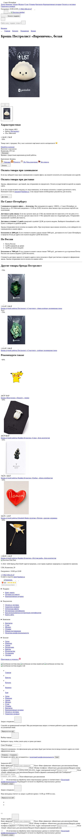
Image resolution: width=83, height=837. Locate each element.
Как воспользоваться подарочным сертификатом (23, 613)
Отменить (5, 755)
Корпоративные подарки (52, 4)
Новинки (9, 4)
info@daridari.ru (19, 577)
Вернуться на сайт (8, 798)
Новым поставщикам (13, 631)
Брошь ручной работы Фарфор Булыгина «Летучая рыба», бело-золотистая (28, 558)
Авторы (8, 655)
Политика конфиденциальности (17, 633)
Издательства (10, 651)
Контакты (39, 4)
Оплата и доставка (69, 4)
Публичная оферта (12, 609)
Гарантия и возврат (8, 6)
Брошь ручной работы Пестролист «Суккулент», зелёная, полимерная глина (29, 350)
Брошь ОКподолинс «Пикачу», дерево (15, 398)
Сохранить (13, 755)
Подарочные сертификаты (15, 611)
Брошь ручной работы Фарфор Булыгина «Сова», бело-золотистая (25, 438)
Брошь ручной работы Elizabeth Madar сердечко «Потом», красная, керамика (29, 518)
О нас (26, 4)
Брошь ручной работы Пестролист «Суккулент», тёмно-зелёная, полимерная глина (31, 308)
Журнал (21, 4)
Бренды (8, 649)
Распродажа (9, 647)
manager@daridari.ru (21, 192)
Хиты (3, 4)
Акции (15, 4)
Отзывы (32, 4)
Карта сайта (9, 615)
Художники (9, 653)
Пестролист (14, 131)
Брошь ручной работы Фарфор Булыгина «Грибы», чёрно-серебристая (27, 478)
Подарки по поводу (12, 594)
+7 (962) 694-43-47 (25, 9)
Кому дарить (9, 592)
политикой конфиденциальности (42, 757)
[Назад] (3, 19)
